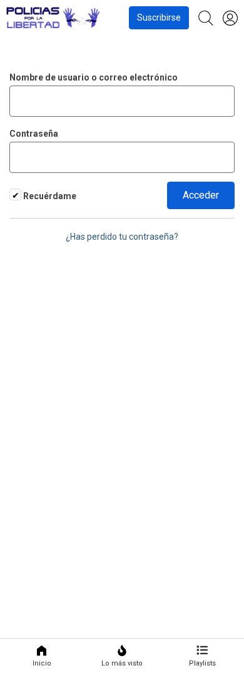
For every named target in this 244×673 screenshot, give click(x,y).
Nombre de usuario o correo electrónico (93, 77)
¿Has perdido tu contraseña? (122, 237)
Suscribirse (159, 17)
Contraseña (33, 134)
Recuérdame (48, 196)
